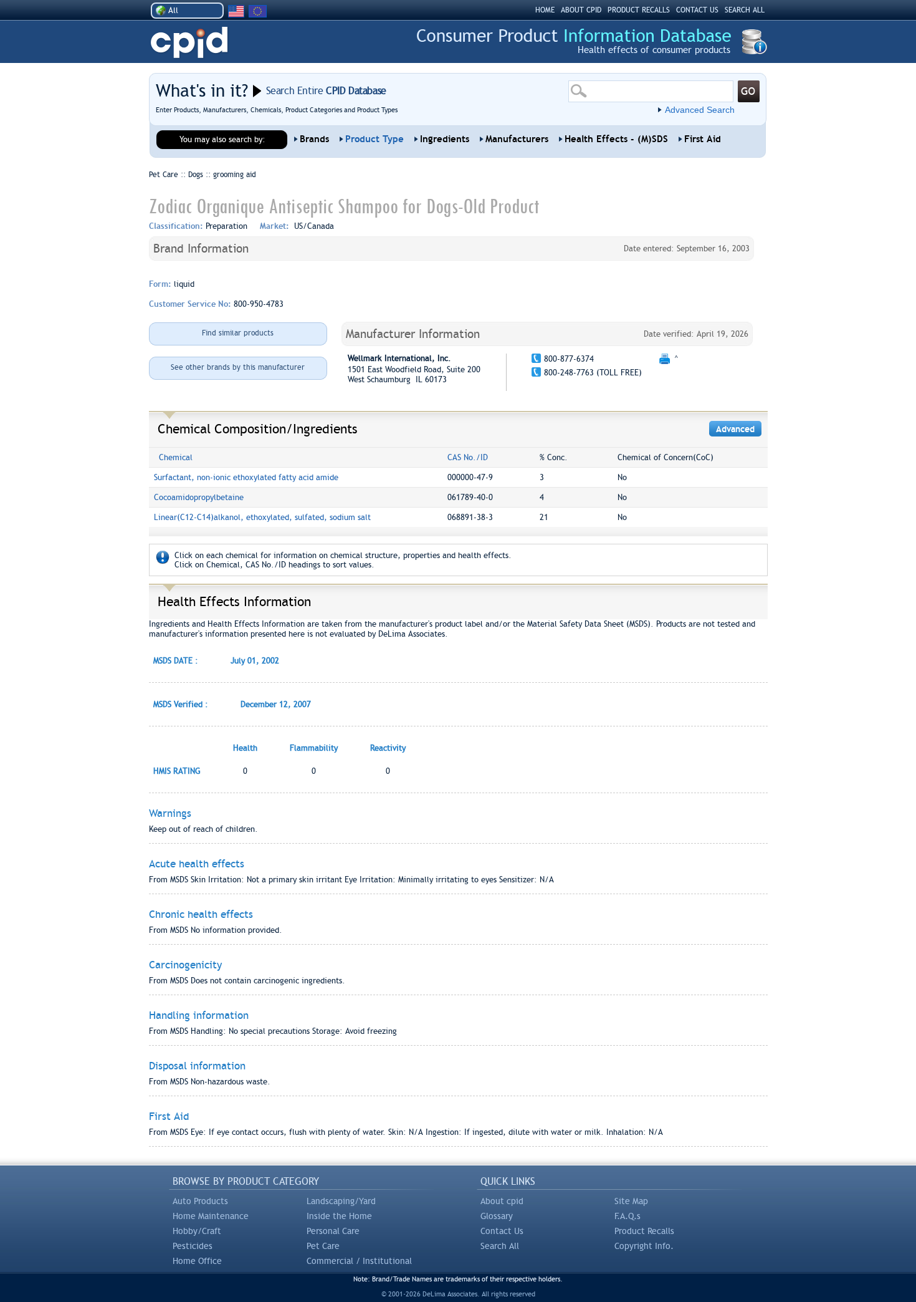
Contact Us (501, 1231)
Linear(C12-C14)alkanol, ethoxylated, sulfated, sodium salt (262, 517)
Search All (499, 1246)
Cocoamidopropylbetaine (199, 497)
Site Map (631, 1201)
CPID (189, 43)
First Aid (702, 139)
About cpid (501, 1201)
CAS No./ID (467, 457)
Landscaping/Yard (341, 1201)
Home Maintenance (211, 1216)
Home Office (197, 1261)
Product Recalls (644, 1231)
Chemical (176, 457)
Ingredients (444, 139)
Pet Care (323, 1246)
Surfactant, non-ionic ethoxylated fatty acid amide (246, 477)
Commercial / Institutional (359, 1261)
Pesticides (192, 1246)
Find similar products (238, 333)
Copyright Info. (644, 1246)
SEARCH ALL (745, 10)
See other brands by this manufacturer (238, 367)
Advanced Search (700, 110)
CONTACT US (697, 10)
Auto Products (200, 1201)
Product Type (374, 139)
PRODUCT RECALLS (639, 10)
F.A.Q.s (627, 1216)
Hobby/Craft (197, 1231)
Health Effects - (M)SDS (616, 139)
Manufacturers (516, 139)
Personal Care (333, 1231)
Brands (314, 139)
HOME (545, 10)
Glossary (496, 1216)
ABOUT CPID (581, 10)
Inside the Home (339, 1216)
